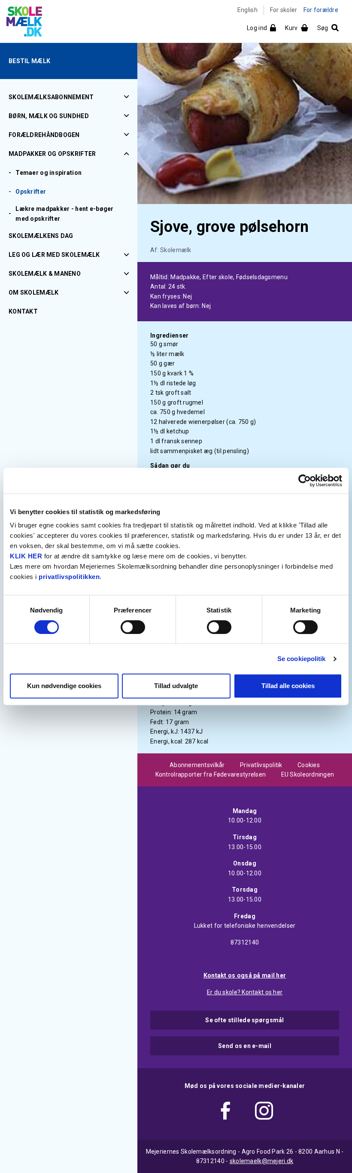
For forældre (320, 9)
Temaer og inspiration (48, 172)
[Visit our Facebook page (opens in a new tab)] (225, 1112)
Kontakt (23, 311)
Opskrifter (30, 191)
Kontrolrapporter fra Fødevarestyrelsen (210, 774)
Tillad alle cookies (288, 685)
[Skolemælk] (21, 23)
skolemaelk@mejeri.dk (262, 1161)
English (247, 9)
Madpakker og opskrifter (52, 153)
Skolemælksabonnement (51, 97)
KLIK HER (26, 556)
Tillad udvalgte (176, 685)
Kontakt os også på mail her (244, 975)
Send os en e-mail (244, 1045)
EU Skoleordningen (307, 774)
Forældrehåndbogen (44, 134)
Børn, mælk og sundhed (49, 116)
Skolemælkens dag (41, 235)
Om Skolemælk (33, 292)
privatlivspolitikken (69, 576)
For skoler (283, 9)
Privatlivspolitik (261, 765)
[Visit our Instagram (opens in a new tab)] (264, 1112)
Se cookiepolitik (301, 658)
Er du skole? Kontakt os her (245, 992)
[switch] (133, 627)
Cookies (308, 765)
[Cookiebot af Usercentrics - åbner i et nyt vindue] (304, 480)
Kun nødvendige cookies (64, 685)
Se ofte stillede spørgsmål (244, 1020)
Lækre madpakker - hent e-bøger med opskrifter (64, 213)
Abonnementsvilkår (197, 765)
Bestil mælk (29, 61)
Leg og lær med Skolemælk (54, 254)
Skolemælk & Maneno (45, 273)
